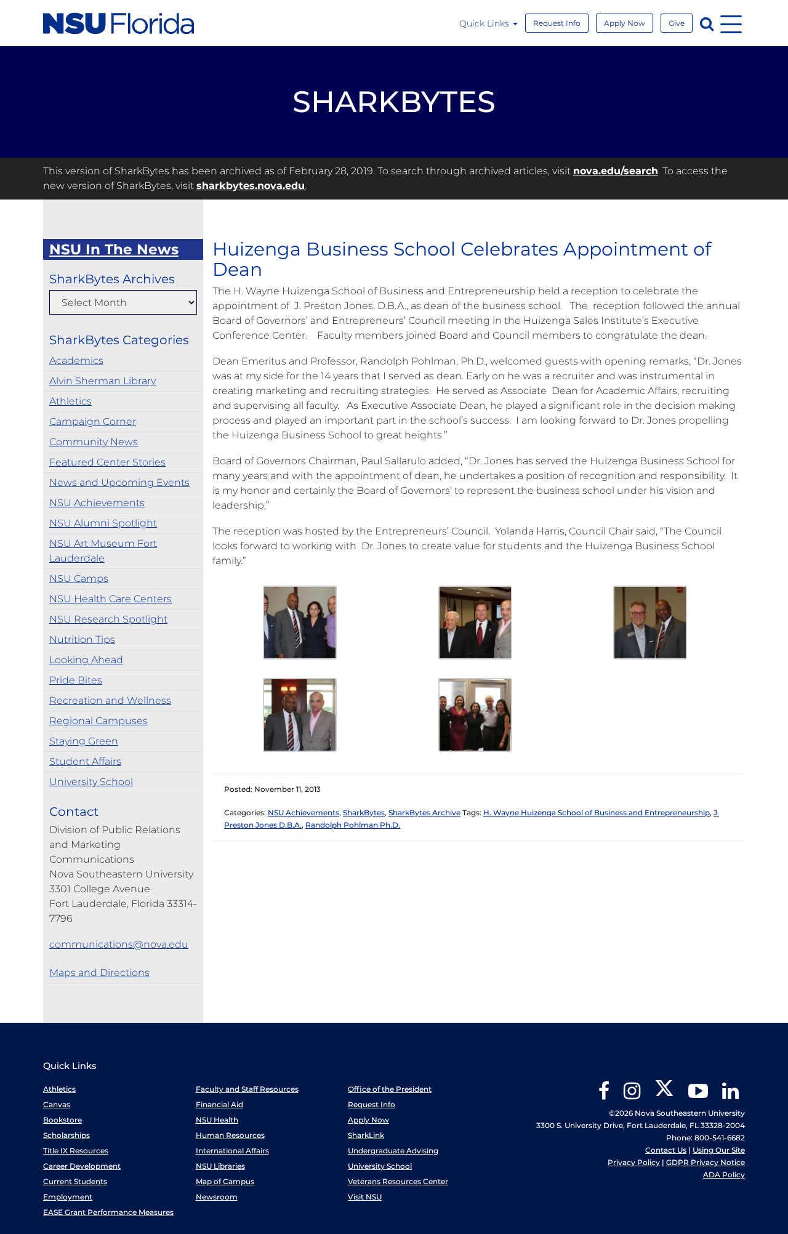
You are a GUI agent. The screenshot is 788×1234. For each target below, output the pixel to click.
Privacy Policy (634, 1162)
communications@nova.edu (118, 944)
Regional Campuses (98, 721)
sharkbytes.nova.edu (250, 186)
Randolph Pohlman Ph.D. (352, 824)
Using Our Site (719, 1150)
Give (677, 23)
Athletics (70, 401)
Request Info (557, 23)
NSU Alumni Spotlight (103, 523)
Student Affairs (85, 761)
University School (91, 782)
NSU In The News (114, 249)
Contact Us (665, 1150)
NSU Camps (78, 578)
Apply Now (624, 23)
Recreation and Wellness (110, 700)
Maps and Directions (99, 972)
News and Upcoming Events (119, 482)
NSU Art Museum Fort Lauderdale (103, 551)
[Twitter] (664, 1095)
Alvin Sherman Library (102, 381)
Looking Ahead (86, 660)
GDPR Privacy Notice (705, 1162)
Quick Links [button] (485, 23)
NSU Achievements (97, 503)
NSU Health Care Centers (110, 599)
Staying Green (83, 741)
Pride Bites (75, 680)
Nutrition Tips (82, 639)
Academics (76, 360)
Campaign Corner (92, 421)
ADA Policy (724, 1174)
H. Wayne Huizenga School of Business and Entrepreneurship (596, 812)
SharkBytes (364, 812)
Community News (93, 442)
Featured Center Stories (107, 462)
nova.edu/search (615, 171)
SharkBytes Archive (424, 812)
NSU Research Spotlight (108, 619)
